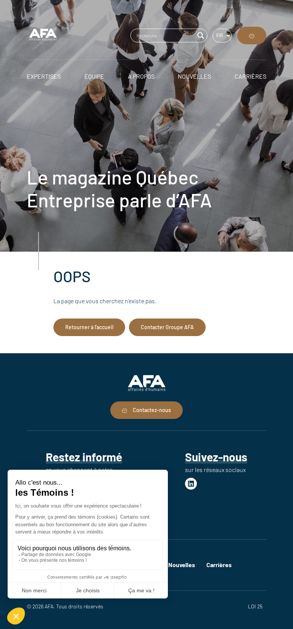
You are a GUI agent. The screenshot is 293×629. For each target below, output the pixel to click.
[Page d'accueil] (43, 35)
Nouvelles (181, 564)
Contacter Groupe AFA (167, 327)
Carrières (219, 564)
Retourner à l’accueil (89, 327)
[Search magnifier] (200, 35)
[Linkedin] (191, 484)
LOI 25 (255, 606)
